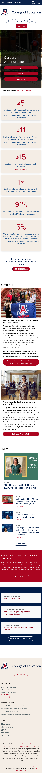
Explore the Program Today (21, 434)
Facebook (6, 724)
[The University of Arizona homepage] (11, 2)
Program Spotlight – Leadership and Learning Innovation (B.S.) (19, 403)
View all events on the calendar (21, 639)
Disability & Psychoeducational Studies (14, 706)
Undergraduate (21, 68)
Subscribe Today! (21, 577)
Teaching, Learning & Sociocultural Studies (15, 714)
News (28, 91)
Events (20, 91)
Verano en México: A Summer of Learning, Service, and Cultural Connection (20, 321)
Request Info (21, 21)
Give (9, 21)
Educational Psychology (9, 711)
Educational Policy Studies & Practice (14, 709)
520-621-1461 (5, 695)
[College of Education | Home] (21, 12)
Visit (32, 21)
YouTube (6, 735)
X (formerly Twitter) (9, 727)
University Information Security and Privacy (21, 766)
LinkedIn (6, 733)
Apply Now (21, 26)
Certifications (21, 79)
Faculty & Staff (21, 674)
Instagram (6, 730)
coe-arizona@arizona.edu (9, 697)
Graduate (21, 73)
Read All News (21, 543)
